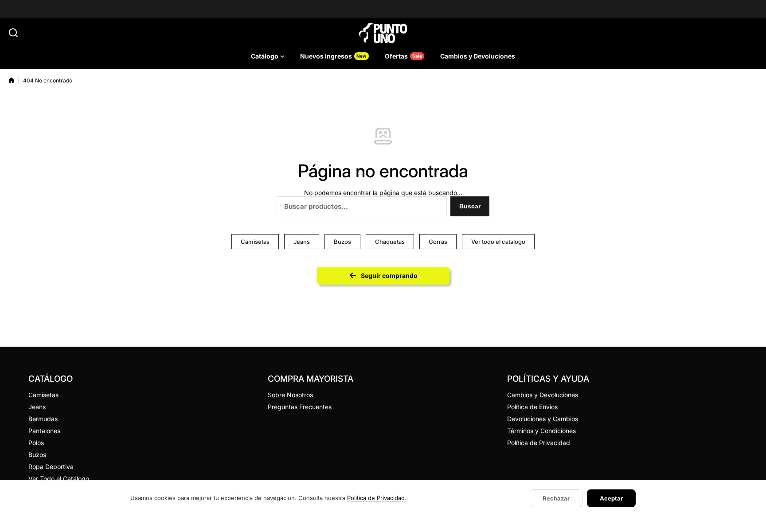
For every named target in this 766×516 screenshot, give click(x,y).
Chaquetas (390, 241)
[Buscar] (13, 32)
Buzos (342, 241)
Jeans (301, 241)
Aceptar (611, 498)
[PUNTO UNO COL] (383, 32)
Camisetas (255, 241)
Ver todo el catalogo (498, 241)
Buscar (470, 206)
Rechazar (556, 498)
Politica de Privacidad (376, 497)
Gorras (438, 241)
